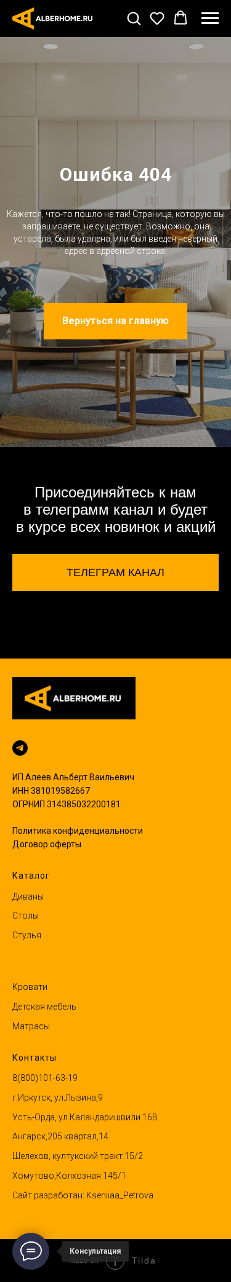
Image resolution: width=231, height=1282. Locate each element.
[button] (133, 17)
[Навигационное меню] (210, 18)
